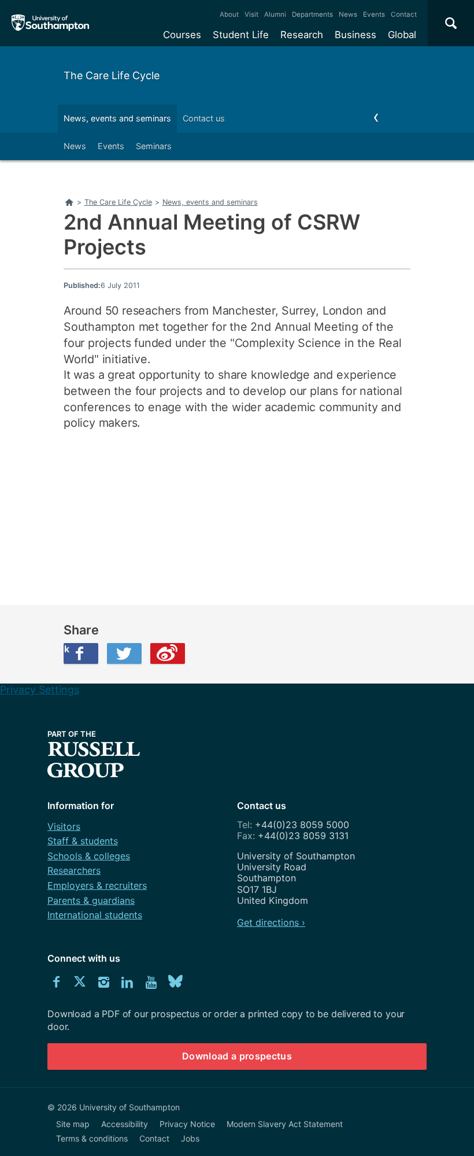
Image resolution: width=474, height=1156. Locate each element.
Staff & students (82, 841)
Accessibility (124, 1124)
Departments (312, 14)
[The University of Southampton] (50, 23)
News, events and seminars (117, 118)
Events (374, 14)
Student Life (241, 34)
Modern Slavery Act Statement (285, 1124)
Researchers (74, 870)
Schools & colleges (88, 856)
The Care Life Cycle (112, 75)
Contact (404, 14)
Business (355, 34)
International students (94, 915)
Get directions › (271, 922)
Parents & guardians (91, 900)
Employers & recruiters (97, 885)
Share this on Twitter (124, 653)
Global (402, 34)
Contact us (204, 118)
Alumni (275, 14)
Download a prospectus (237, 1056)
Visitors (63, 826)
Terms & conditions (92, 1138)
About (229, 14)
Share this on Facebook (66, 649)
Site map (73, 1124)
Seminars (154, 146)
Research (301, 34)
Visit (251, 14)
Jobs (190, 1138)
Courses (182, 34)
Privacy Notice (187, 1124)
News (348, 14)
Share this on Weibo (167, 653)
